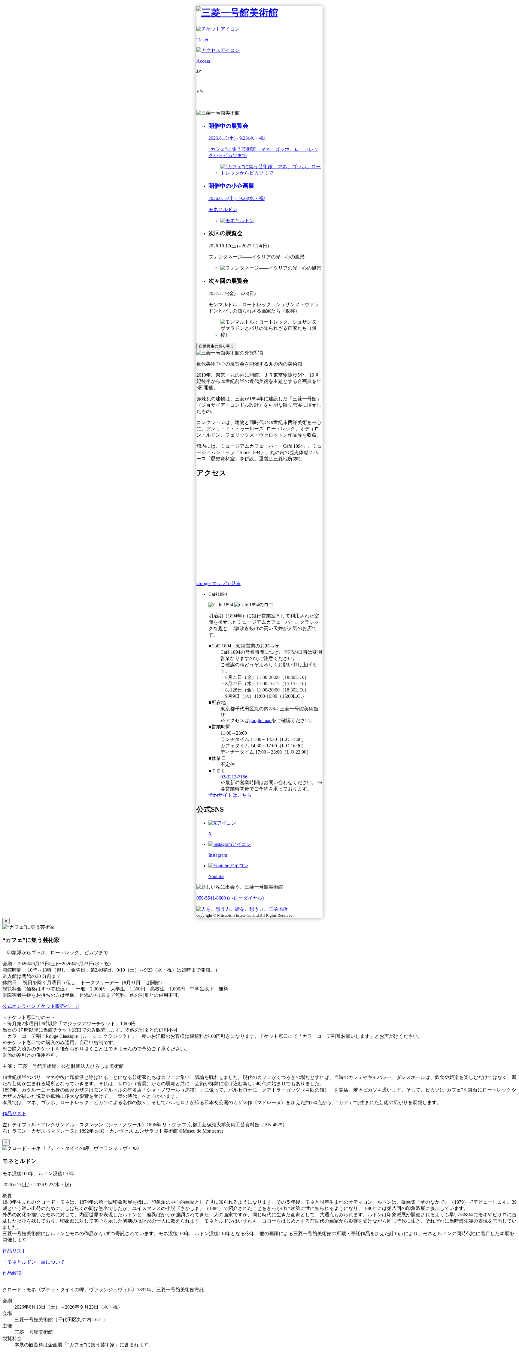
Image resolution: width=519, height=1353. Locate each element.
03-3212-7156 (233, 776)
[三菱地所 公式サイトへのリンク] (242, 909)
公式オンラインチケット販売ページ (40, 1006)
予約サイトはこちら (230, 795)
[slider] (271, 170)
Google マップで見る (218, 583)
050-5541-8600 (230, 898)
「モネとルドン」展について (33, 1262)
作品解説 (12, 1273)
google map (260, 720)
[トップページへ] (237, 12)
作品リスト (14, 1113)
